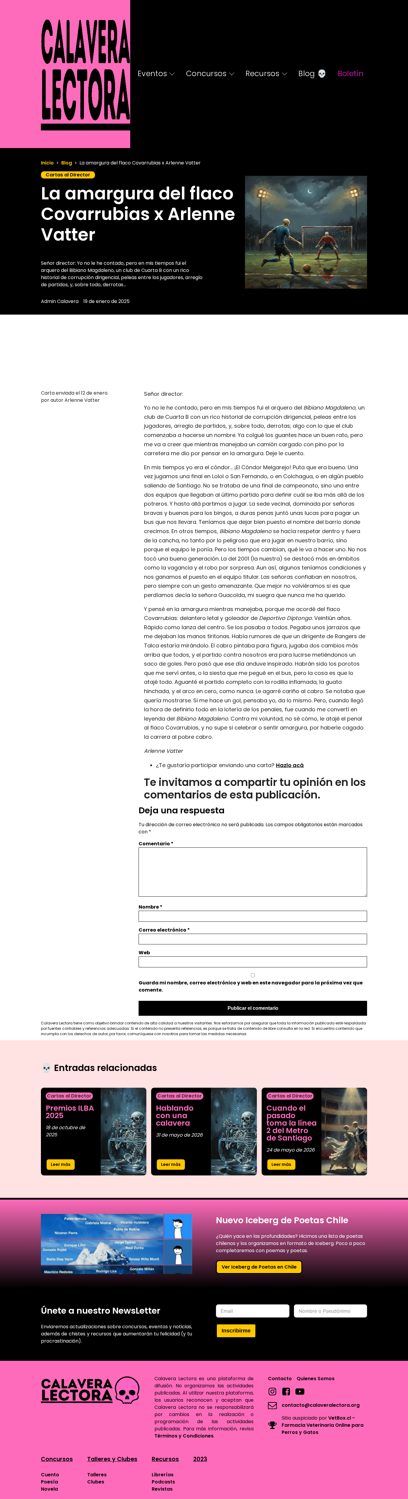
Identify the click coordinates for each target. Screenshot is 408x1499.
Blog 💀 (312, 73)
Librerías (163, 1474)
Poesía (49, 1481)
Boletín (350, 73)
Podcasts (163, 1481)
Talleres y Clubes (112, 1459)
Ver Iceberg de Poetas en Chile (259, 1266)
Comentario (156, 843)
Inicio (47, 162)
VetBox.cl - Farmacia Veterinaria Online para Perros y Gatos (322, 1425)
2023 (200, 1459)
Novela (49, 1489)
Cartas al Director (68, 174)
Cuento (50, 1474)
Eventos (152, 73)
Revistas (162, 1489)
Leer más (60, 1164)
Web (144, 952)
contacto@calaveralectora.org (321, 1405)
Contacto (280, 1378)
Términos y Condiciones (184, 1435)
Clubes (95, 1481)
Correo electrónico (164, 930)
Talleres (97, 1474)
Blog (66, 162)
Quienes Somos (316, 1378)
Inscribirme (236, 1331)
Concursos (206, 73)
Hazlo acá (290, 765)
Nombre (150, 907)
